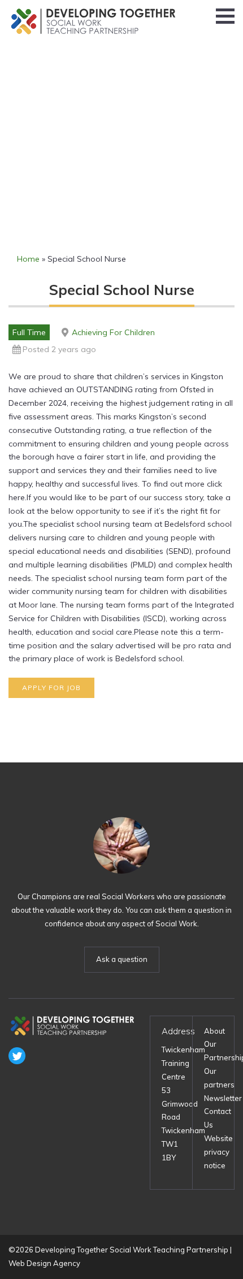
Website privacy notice (218, 1152)
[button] (225, 16)
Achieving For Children (113, 332)
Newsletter (223, 1098)
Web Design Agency (44, 1263)
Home (28, 259)
